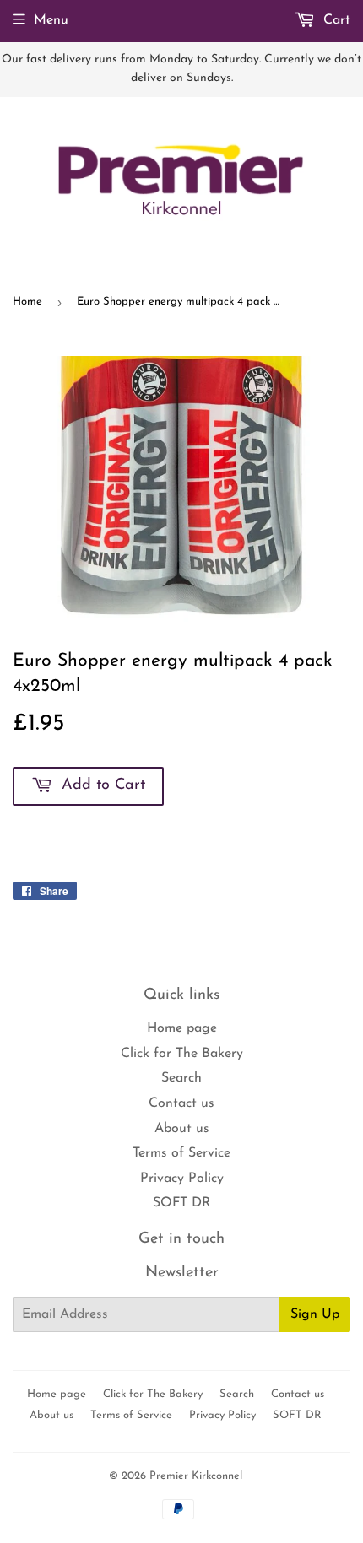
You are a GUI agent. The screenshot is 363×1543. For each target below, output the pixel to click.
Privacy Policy (182, 1178)
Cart (334, 20)
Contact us (181, 1103)
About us (181, 1129)
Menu (51, 20)
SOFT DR (182, 1203)
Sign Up (314, 1314)
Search (181, 1078)
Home (27, 301)
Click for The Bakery (182, 1053)
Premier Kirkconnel (195, 1475)
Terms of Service (181, 1153)
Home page (182, 1028)
